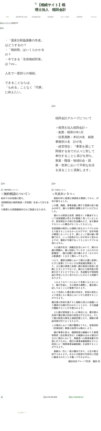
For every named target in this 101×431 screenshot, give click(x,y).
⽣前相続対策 (36, 17)
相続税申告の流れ (22, 17)
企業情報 (79, 17)
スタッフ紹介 (64, 17)
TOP (7, 17)
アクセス (94, 17)
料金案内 (50, 17)
